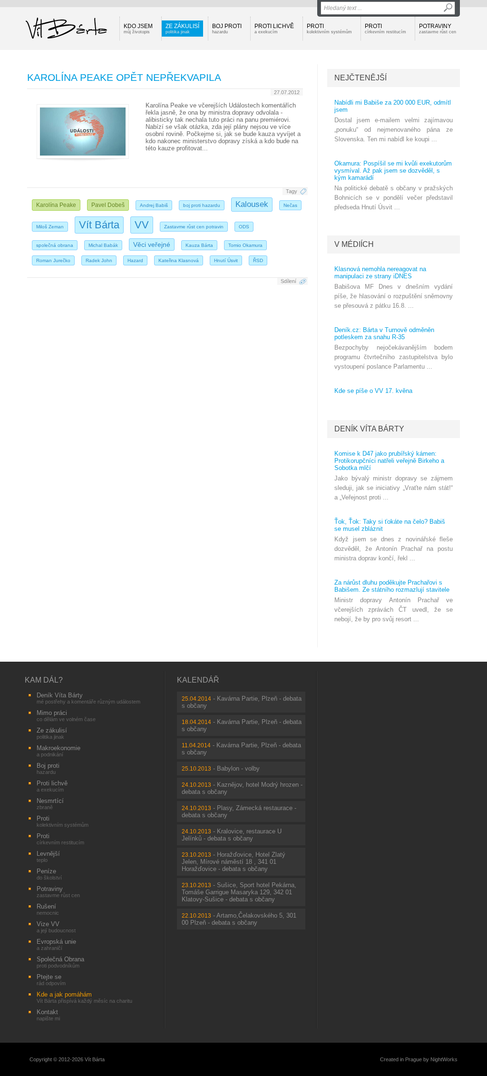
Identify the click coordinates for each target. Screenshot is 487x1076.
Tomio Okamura (245, 245)
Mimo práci (66, 715)
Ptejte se (51, 979)
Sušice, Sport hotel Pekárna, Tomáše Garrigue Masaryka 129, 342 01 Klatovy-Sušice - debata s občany (239, 892)
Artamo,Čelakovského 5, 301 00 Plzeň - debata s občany (239, 919)
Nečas (290, 205)
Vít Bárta (99, 225)
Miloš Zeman (50, 226)
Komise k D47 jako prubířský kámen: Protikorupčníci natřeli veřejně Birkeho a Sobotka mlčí (389, 460)
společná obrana (54, 245)
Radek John (99, 260)
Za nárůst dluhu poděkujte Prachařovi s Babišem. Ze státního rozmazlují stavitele (391, 586)
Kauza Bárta (199, 245)
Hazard (135, 260)
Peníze (49, 874)
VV (142, 225)
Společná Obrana (60, 962)
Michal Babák (103, 245)
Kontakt (48, 1014)
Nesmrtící (50, 803)
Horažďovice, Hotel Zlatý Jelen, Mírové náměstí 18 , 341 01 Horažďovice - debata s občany (233, 861)
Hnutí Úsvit (226, 260)
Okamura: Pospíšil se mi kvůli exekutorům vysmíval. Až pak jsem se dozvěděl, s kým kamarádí (393, 170)
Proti (329, 28)
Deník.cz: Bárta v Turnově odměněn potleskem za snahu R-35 (384, 333)
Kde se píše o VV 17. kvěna (373, 390)
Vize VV (56, 926)
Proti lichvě (274, 28)
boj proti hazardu (201, 205)
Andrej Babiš (154, 205)
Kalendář (198, 680)
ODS (244, 226)
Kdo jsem (138, 28)
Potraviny (437, 28)
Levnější (48, 856)
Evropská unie (56, 944)
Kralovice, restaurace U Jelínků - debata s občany (232, 835)
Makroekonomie (58, 750)
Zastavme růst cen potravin (194, 226)
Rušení (48, 909)
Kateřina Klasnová (178, 260)
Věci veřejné (151, 244)
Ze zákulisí (182, 28)
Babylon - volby (238, 768)
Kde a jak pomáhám (84, 997)
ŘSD (258, 260)
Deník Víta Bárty (369, 429)
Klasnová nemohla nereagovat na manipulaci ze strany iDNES (380, 272)
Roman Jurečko (53, 260)
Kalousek (251, 204)
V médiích (354, 244)
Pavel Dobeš (108, 205)
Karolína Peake (56, 205)
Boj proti (227, 28)
